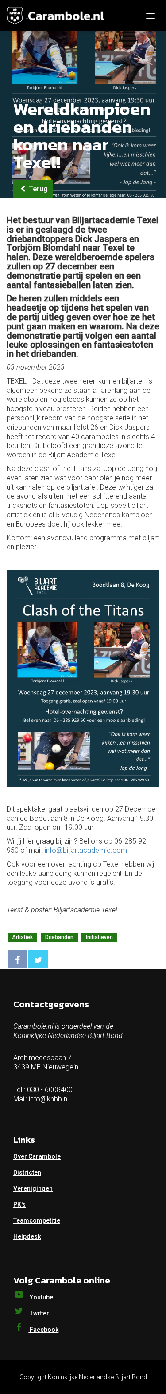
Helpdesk (27, 1236)
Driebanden (59, 937)
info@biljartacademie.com (86, 850)
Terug (37, 189)
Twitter (38, 1313)
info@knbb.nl (49, 1099)
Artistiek (22, 937)
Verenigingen (33, 1188)
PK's (19, 1204)
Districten (27, 1172)
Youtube (40, 1297)
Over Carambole (37, 1156)
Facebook (43, 1329)
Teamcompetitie (36, 1220)
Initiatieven (99, 937)
